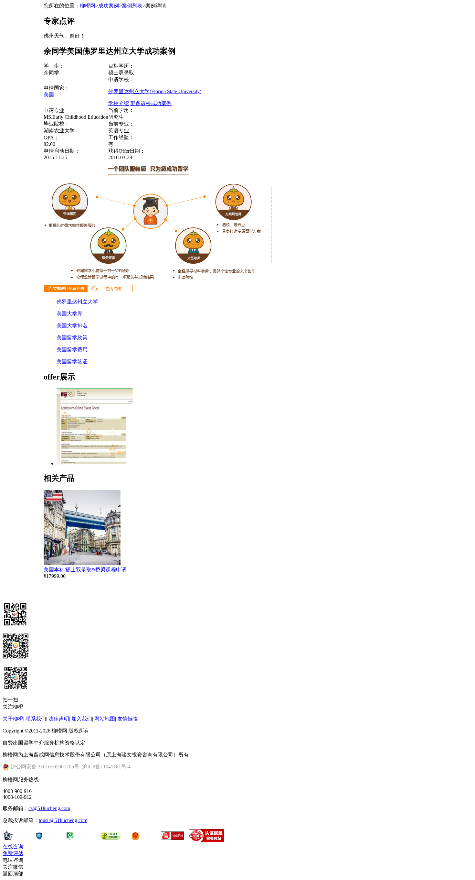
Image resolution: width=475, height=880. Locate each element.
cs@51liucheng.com (49, 808)
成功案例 (108, 5)
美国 (49, 94)
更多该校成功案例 (151, 103)
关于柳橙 (13, 718)
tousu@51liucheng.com (63, 820)
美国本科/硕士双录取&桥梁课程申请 (85, 569)
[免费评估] (66, 290)
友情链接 (127, 718)
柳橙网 (87, 5)
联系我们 (36, 718)
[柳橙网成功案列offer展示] (95, 463)
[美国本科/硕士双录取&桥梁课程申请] (82, 563)
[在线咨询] (111, 290)
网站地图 (104, 718)
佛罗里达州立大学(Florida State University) (154, 91)
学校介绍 (118, 103)
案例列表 (132, 5)
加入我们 (81, 718)
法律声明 (58, 718)
